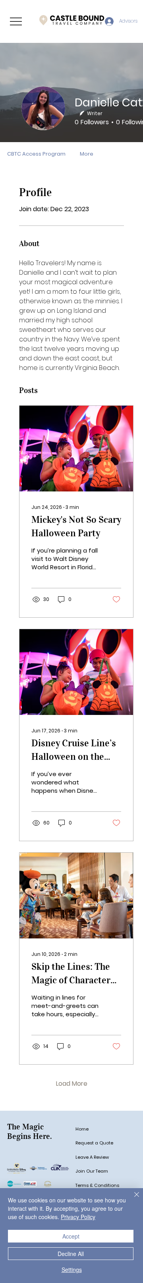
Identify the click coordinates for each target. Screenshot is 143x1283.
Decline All (71, 1254)
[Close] (131, 1199)
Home (82, 1129)
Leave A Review (92, 1157)
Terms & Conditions (97, 1185)
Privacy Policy (78, 1217)
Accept (70, 1236)
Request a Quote (94, 1143)
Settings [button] (72, 1269)
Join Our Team (91, 1171)
